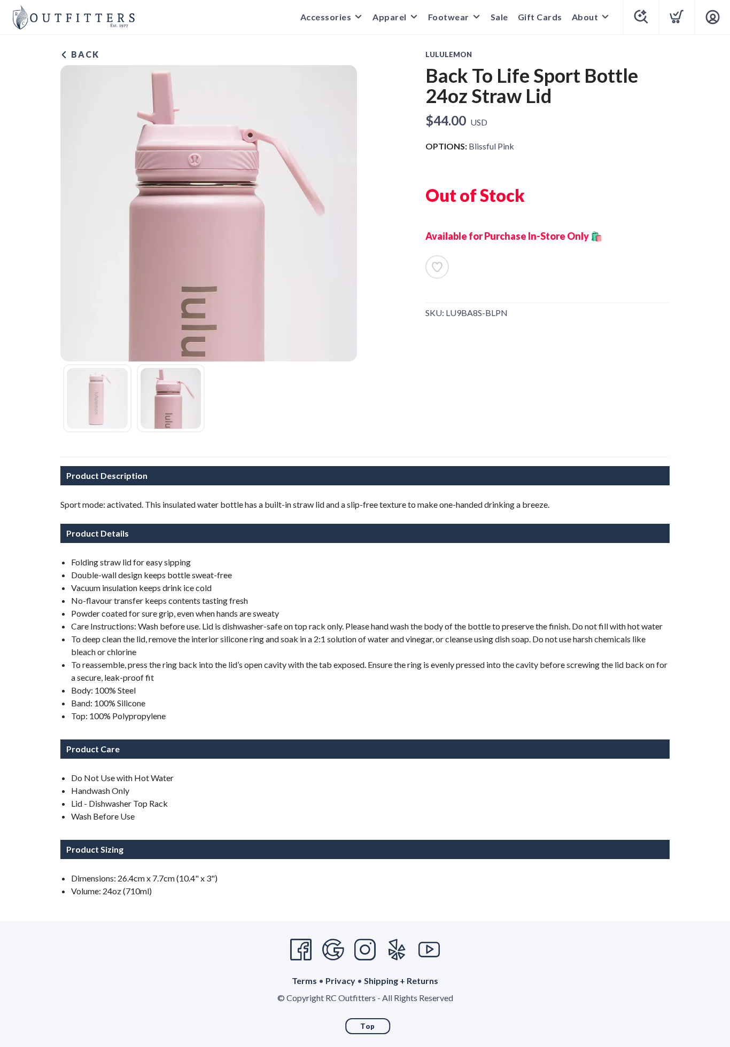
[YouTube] (429, 950)
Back (83, 54)
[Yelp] (397, 950)
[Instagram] (365, 950)
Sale (499, 17)
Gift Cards (540, 17)
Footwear (448, 17)
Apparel (389, 17)
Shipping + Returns (401, 980)
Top (367, 1026)
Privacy (340, 980)
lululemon (448, 54)
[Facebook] (301, 950)
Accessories (326, 17)
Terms (304, 980)
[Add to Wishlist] (437, 267)
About (585, 17)
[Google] (333, 950)
